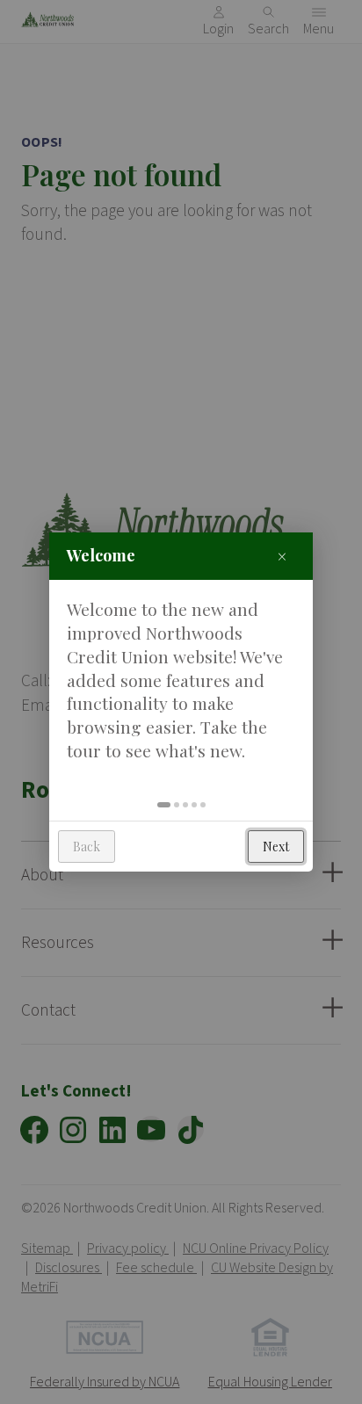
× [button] (282, 556)
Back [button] (86, 846)
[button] (163, 804)
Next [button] (276, 846)
